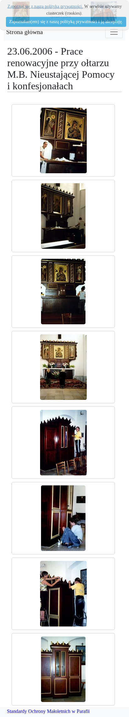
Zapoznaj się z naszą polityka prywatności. (45, 6)
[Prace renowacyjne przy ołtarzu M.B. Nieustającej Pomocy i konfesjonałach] (63, 140)
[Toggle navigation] (114, 32)
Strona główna (24, 31)
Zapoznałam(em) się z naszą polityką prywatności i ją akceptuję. (66, 21)
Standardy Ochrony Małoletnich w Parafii (48, 711)
